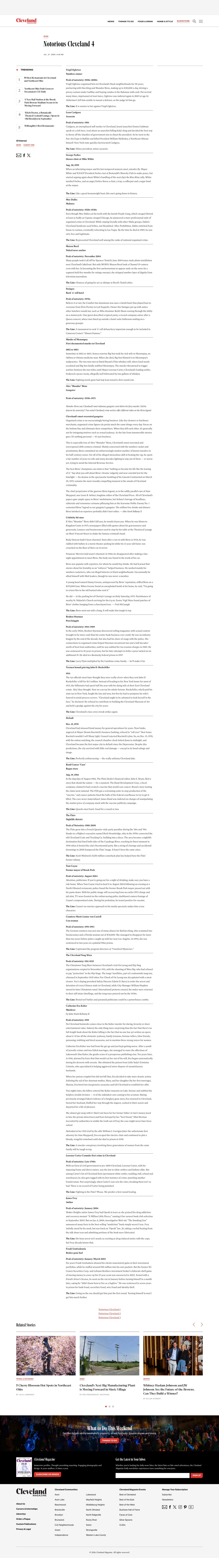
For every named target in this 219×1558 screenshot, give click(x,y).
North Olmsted (93, 1509)
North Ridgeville (93, 1515)
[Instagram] (180, 1507)
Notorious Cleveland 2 (109, 1313)
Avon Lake (59, 1499)
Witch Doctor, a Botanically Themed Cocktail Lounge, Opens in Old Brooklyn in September (42, 116)
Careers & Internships (27, 1509)
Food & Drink (145, 21)
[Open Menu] (201, 22)
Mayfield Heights (94, 1499)
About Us (20, 1504)
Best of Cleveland (127, 1494)
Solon (89, 1525)
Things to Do (126, 21)
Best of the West (127, 1504)
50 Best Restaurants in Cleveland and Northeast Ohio (40, 79)
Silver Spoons (125, 1520)
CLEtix (122, 1525)
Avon (57, 1494)
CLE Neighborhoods (64, 1525)
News (111, 21)
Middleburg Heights (95, 1504)
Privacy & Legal (23, 1529)
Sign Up (197, 1475)
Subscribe (183, 21)
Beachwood (60, 1504)
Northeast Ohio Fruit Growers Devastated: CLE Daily (39, 90)
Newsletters (167, 1499)
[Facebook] (170, 1507)
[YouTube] (191, 1507)
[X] (174, 1507)
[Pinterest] (185, 1507)
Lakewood (91, 1494)
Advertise (21, 1514)
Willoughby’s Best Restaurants (39, 126)
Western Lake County (96, 1535)
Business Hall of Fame (129, 1509)
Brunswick (59, 1520)
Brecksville (60, 1509)
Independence (61, 1535)
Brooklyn (59, 1515)
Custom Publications (26, 1524)
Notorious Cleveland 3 (109, 1317)
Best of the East (126, 1499)
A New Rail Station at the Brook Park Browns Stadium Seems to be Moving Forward (41, 103)
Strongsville (91, 1530)
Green (57, 1530)
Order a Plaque (23, 1519)
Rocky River (91, 1520)
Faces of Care (125, 1515)
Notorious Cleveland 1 (110, 1309)
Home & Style (165, 21)
